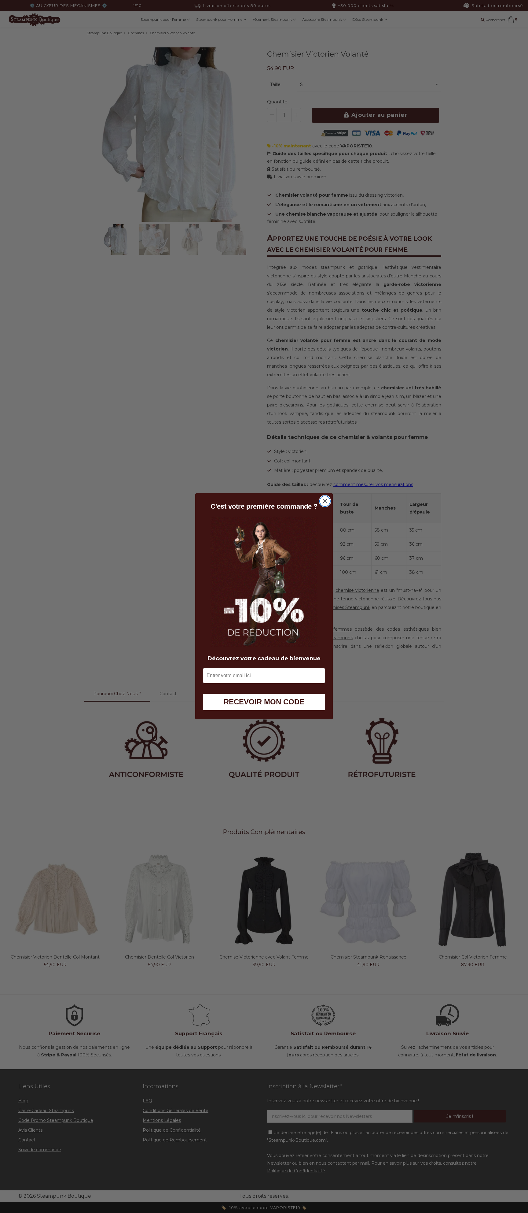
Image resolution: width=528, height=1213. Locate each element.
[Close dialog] (325, 501)
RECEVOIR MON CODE (264, 702)
